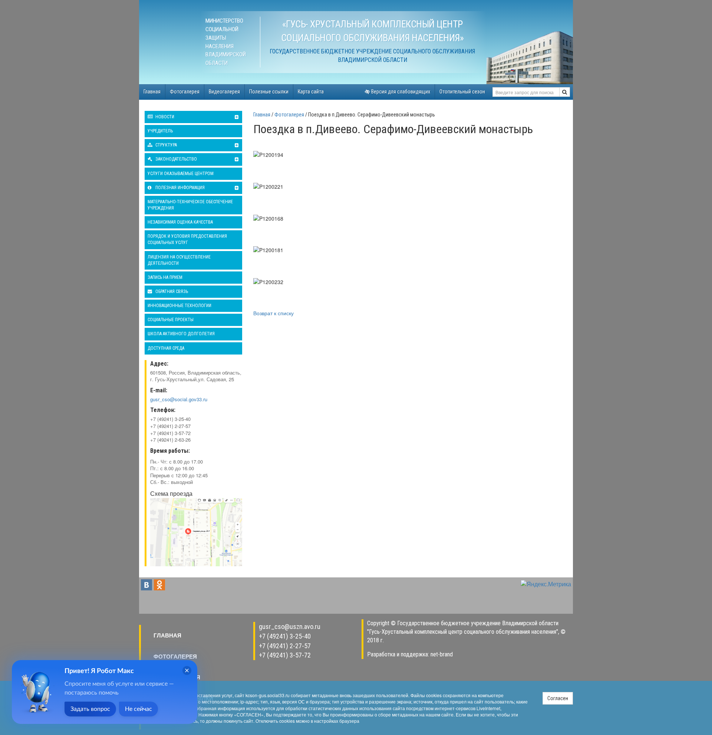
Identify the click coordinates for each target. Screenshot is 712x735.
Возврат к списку (273, 313)
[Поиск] (564, 92)
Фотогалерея (185, 92)
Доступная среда (166, 348)
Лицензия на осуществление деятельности (179, 260)
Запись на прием (165, 277)
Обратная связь (171, 291)
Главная (152, 92)
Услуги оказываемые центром (181, 173)
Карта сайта (311, 92)
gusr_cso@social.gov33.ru (178, 399)
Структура (165, 145)
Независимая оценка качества (180, 222)
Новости (164, 116)
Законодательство (175, 159)
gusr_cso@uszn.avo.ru (289, 626)
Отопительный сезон (462, 92)
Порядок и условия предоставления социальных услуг (187, 239)
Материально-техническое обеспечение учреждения (190, 205)
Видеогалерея (224, 92)
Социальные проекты (171, 319)
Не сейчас (138, 709)
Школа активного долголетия (181, 333)
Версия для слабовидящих (400, 92)
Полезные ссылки (269, 92)
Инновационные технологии (179, 305)
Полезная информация (179, 187)
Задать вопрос (90, 709)
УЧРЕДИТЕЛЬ (160, 131)
